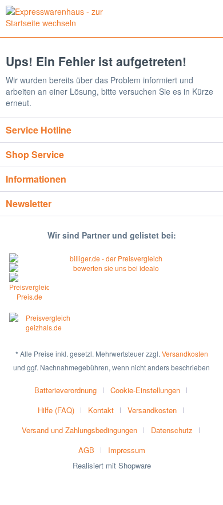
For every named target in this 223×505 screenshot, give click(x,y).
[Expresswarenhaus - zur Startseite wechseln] (59, 16)
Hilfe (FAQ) (56, 410)
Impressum (126, 450)
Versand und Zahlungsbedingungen (79, 430)
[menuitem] (70, 390)
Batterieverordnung (65, 390)
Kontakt (101, 410)
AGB (86, 450)
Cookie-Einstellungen (145, 390)
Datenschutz (172, 430)
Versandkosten (185, 353)
